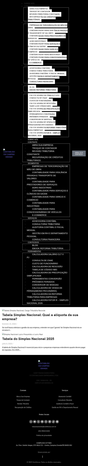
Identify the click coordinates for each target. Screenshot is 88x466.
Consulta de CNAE (38, 98)
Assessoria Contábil (40, 68)
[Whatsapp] (31, 421)
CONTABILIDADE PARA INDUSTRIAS (45, 55)
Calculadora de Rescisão (43, 103)
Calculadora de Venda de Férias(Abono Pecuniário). (41, 123)
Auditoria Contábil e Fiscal (65, 404)
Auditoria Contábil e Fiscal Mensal (47, 74)
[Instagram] (46, 421)
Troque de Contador (23, 400)
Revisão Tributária (23, 404)
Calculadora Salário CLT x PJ (44, 95)
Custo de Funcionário (40, 101)
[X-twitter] (38, 421)
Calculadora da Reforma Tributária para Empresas (47, 129)
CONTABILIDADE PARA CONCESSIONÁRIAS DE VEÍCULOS (47, 58)
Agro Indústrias (38, 41)
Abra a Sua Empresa (23, 396)
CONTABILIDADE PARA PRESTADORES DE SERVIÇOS (47, 37)
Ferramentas (30, 93)
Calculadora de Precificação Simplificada (44, 110)
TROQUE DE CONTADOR (40, 12)
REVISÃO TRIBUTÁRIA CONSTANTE (45, 14)
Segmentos (29, 22)
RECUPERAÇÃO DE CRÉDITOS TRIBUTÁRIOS (42, 18)
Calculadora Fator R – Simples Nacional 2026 (44, 134)
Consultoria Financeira (41, 82)
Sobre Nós (29, 3)
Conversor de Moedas (41, 119)
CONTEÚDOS (29, 84)
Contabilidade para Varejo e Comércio (43, 50)
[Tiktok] (53, 421)
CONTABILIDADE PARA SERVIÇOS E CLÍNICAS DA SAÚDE (44, 45)
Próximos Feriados (39, 117)
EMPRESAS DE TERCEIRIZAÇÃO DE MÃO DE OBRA (47, 26)
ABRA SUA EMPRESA (39, 9)
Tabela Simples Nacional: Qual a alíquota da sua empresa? (40, 317)
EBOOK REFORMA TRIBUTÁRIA (43, 90)
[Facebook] (42, 421)
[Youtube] (34, 421)
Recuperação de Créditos (23, 407)
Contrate (29, 6)
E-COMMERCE (36, 63)
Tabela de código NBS (40, 106)
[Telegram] (57, 421)
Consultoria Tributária (41, 71)
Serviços (28, 65)
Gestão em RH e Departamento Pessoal (43, 77)
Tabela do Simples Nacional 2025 (28, 339)
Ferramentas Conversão (42, 114)
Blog (32, 87)
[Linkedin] (49, 421)
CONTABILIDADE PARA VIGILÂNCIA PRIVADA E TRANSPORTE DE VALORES (48, 32)
